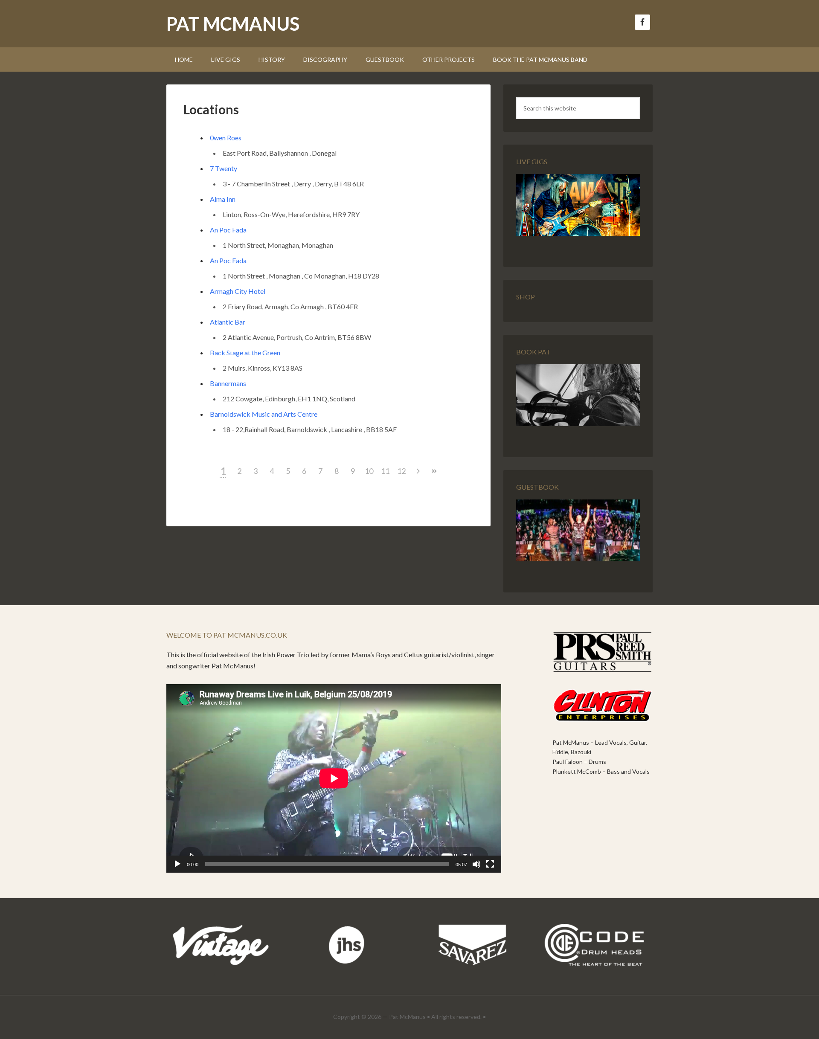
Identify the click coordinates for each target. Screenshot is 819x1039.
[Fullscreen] (490, 864)
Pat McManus (232, 24)
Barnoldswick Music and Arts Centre (263, 414)
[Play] (177, 864)
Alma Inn (222, 199)
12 (401, 471)
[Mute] (476, 864)
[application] (333, 778)
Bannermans (228, 383)
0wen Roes (225, 138)
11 (385, 471)
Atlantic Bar (227, 322)
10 (369, 471)
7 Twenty (223, 168)
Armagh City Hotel (237, 291)
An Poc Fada (228, 230)
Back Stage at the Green (245, 352)
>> (434, 471)
